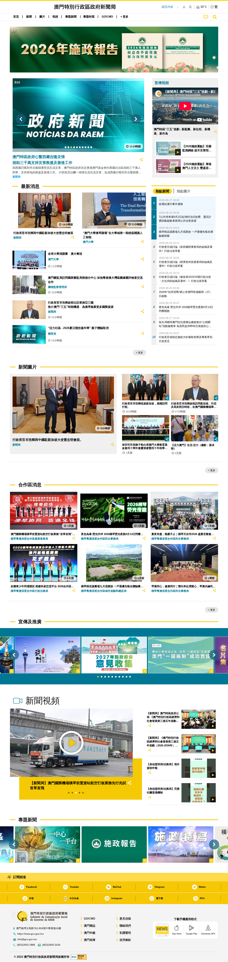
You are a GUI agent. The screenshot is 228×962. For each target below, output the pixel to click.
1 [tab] (98, 677)
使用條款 (125, 939)
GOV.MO (89, 918)
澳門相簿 (89, 939)
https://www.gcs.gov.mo (30, 934)
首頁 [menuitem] (16, 16)
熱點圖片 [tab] (183, 191)
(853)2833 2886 (26, 945)
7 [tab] (119, 677)
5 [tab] (112, 677)
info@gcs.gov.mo (27, 939)
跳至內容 (167, 6)
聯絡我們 (125, 925)
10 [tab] (130, 677)
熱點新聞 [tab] (162, 191)
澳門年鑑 (89, 932)
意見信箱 (125, 918)
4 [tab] (108, 677)
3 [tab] (105, 677)
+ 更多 (139, 352)
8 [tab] (123, 677)
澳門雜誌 (89, 925)
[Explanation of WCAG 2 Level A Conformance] (79, 956)
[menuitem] (29, 16)
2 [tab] (101, 677)
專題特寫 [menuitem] (89, 16)
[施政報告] (114, 844)
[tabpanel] (114, 655)
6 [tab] (116, 677)
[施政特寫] (180, 844)
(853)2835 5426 (51, 945)
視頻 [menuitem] (55, 16)
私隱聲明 (125, 932)
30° (203, 7)
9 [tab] (126, 677)
